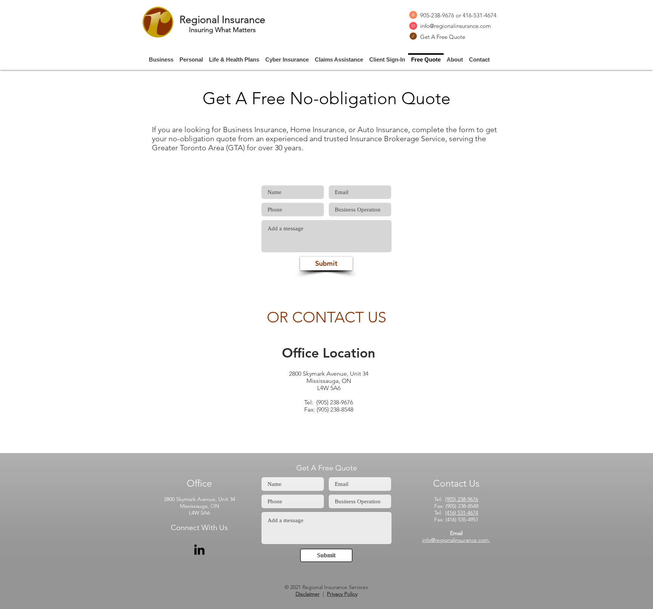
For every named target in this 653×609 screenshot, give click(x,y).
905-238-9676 (437, 15)
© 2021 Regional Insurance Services (326, 587)
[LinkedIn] (199, 549)
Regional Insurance (222, 20)
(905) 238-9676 (461, 499)
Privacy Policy (342, 593)
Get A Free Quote (442, 36)
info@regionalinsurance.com (455, 25)
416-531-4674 (480, 15)
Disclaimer (308, 593)
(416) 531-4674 (461, 512)
